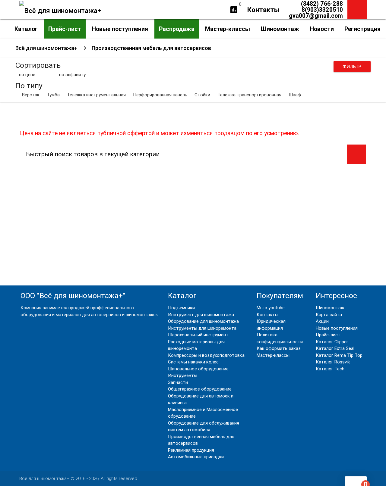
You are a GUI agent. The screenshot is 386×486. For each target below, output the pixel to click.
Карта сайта (329, 314)
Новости (322, 29)
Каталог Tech (330, 369)
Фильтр (352, 66)
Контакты (263, 9)
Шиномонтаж (280, 29)
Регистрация (362, 29)
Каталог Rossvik (333, 362)
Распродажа (177, 29)
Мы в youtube (271, 307)
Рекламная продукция (191, 450)
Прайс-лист (64, 29)
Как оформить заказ (279, 348)
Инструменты (182, 375)
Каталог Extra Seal (335, 348)
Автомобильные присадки (196, 457)
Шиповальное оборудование (198, 369)
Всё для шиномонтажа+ (46, 48)
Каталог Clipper (332, 341)
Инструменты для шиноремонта (202, 328)
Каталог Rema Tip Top (339, 355)
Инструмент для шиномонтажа (201, 314)
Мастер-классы (227, 29)
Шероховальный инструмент (198, 335)
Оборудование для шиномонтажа (203, 321)
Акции (322, 321)
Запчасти (178, 382)
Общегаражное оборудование (200, 389)
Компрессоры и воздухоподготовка (206, 355)
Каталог (26, 29)
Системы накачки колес (193, 362)
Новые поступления (120, 29)
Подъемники (181, 307)
